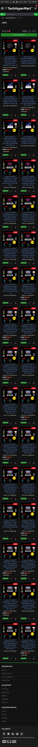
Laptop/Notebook (10, 18)
